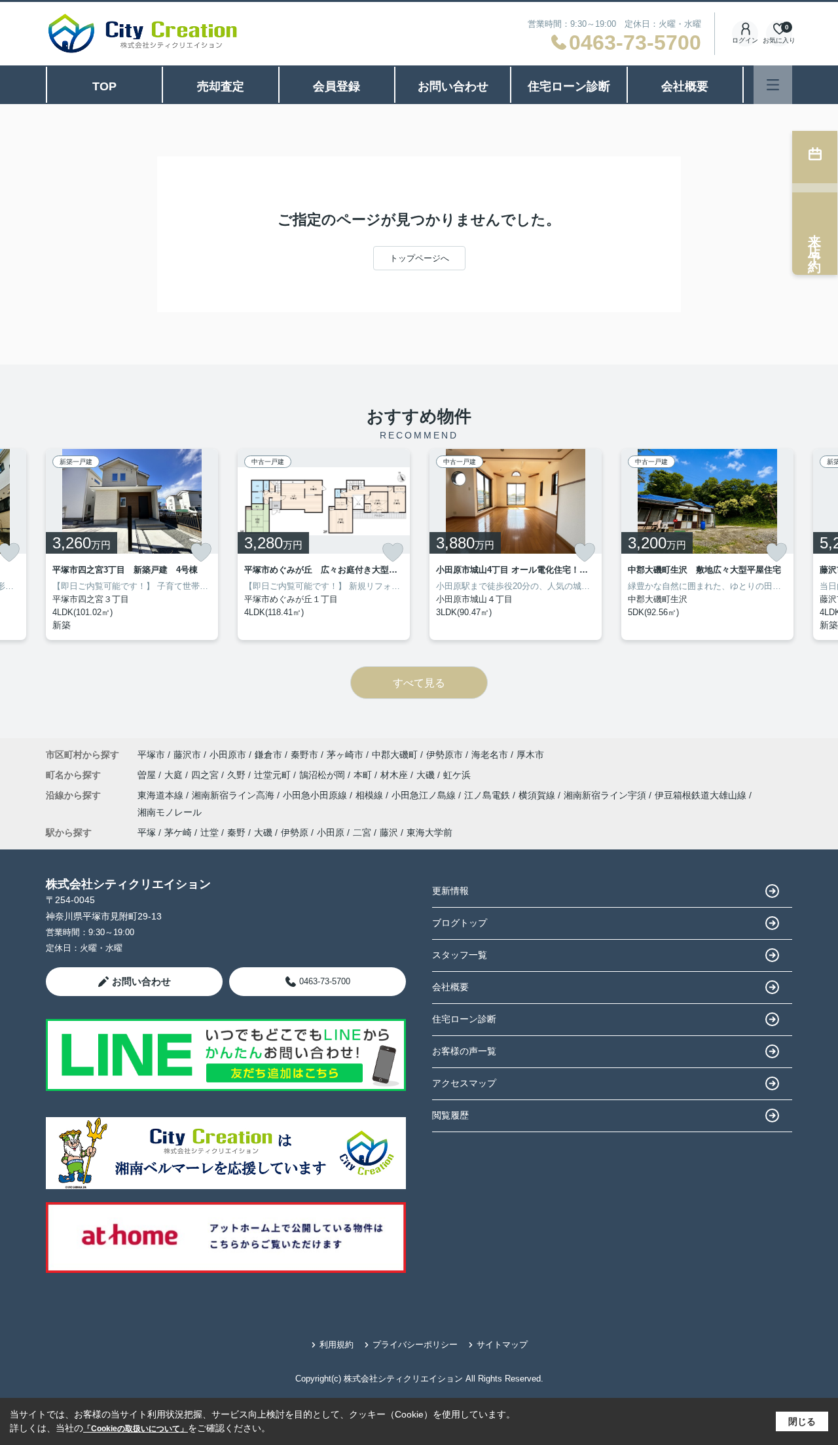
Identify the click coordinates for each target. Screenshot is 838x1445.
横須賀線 (538, 795)
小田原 (330, 832)
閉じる (802, 1421)
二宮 (362, 832)
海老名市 (489, 754)
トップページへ (419, 258)
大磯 (426, 775)
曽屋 (147, 775)
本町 (364, 775)
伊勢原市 (444, 754)
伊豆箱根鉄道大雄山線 (702, 795)
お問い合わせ (453, 86)
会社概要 (684, 86)
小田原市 (228, 754)
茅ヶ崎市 (345, 754)
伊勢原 (294, 832)
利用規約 (336, 1344)
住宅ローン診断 (569, 86)
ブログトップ (459, 923)
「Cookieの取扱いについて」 (135, 1428)
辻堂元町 (273, 775)
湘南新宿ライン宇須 (606, 795)
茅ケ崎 (178, 832)
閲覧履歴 (450, 1115)
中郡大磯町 (395, 754)
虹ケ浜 (457, 775)
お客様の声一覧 (464, 1051)
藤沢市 (187, 754)
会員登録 (336, 86)
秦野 (236, 832)
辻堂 (209, 832)
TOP (104, 86)
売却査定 (220, 86)
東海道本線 (161, 795)
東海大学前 (429, 832)
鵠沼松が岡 (323, 775)
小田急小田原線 (316, 795)
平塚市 (151, 754)
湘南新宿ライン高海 (234, 795)
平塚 (146, 832)
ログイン (745, 40)
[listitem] (132, 544)
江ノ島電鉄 (488, 795)
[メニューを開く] (773, 85)
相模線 (370, 795)
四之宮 (206, 775)
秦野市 (304, 754)
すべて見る (419, 682)
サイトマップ (502, 1344)
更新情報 (450, 890)
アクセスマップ (464, 1083)
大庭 (174, 775)
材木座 (395, 775)
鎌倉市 (268, 754)
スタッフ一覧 (459, 955)
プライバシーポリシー (415, 1344)
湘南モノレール (169, 812)
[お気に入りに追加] (201, 552)
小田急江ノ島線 (425, 795)
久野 (237, 775)
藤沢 (389, 832)
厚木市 (530, 754)
